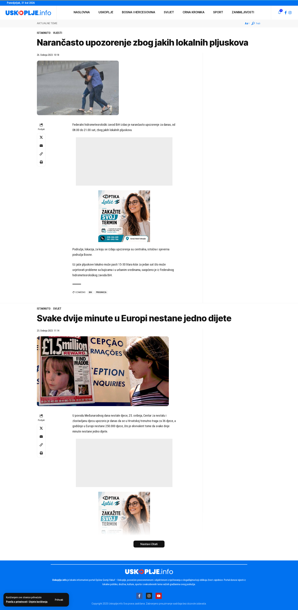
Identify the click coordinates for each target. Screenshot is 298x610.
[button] (58, 600)
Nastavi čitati (149, 544)
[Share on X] (41, 137)
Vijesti (57, 33)
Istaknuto (44, 33)
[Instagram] (290, 12)
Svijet (57, 308)
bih (90, 292)
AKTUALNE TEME (47, 23)
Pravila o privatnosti (16, 601)
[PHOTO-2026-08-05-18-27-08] (124, 216)
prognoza (101, 292)
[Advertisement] (124, 161)
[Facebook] (286, 12)
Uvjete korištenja (38, 601)
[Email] (41, 145)
